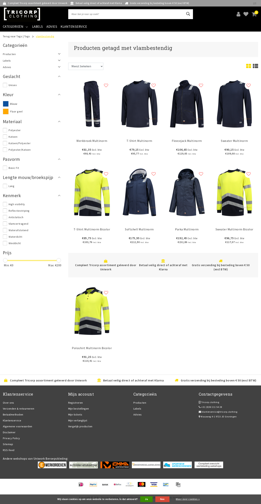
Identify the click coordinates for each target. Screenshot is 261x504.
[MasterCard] (143, 486)
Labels (137, 408)
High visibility (17, 204)
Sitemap (8, 444)
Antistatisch (16, 217)
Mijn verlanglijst (77, 420)
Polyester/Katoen (20, 149)
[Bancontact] (167, 486)
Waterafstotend (18, 230)
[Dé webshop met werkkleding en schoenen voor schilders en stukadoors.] (83, 465)
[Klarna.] (131, 486)
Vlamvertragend (18, 223)
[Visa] (155, 486)
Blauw (13, 104)
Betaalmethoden (13, 414)
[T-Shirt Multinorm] (139, 103)
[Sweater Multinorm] (234, 103)
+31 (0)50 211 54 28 (211, 407)
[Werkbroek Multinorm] (92, 103)
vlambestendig (45, 36)
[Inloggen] (238, 14)
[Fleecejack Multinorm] (187, 103)
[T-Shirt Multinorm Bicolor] (92, 192)
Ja (146, 499)
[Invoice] (179, 486)
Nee (162, 499)
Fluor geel (16, 111)
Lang (11, 186)
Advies (137, 414)
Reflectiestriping (19, 210)
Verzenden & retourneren (18, 408)
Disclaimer (9, 432)
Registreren (75, 402)
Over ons (8, 402)
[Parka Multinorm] (187, 192)
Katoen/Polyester (20, 143)
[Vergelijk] (255, 3)
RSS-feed (9, 450)
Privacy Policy (11, 438)
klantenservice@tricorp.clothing (219, 411)
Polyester (15, 130)
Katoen (13, 136)
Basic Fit (14, 168)
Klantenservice (12, 420)
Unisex (13, 85)
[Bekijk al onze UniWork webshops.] (209, 465)
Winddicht (15, 243)
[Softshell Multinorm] (139, 192)
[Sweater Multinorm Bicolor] (234, 192)
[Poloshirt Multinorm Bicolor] (92, 311)
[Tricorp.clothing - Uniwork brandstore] (22, 14)
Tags (27, 36)
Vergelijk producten (80, 426)
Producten (139, 402)
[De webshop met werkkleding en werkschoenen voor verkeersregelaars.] (146, 465)
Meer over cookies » (188, 499)
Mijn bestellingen (78, 408)
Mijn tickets (75, 414)
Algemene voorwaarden (17, 426)
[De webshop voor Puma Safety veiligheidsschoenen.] (177, 465)
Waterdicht (15, 236)
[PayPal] (94, 486)
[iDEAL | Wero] (82, 486)
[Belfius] (119, 486)
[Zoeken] (188, 14)
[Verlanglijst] (245, 14)
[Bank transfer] (107, 486)
